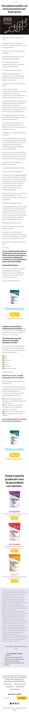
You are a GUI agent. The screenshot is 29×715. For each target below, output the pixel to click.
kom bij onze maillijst (14, 694)
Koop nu (14, 314)
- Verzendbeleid (19, 687)
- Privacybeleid (9, 687)
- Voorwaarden (7, 684)
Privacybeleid (9, 646)
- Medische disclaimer (19, 684)
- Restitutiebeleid (14, 689)
